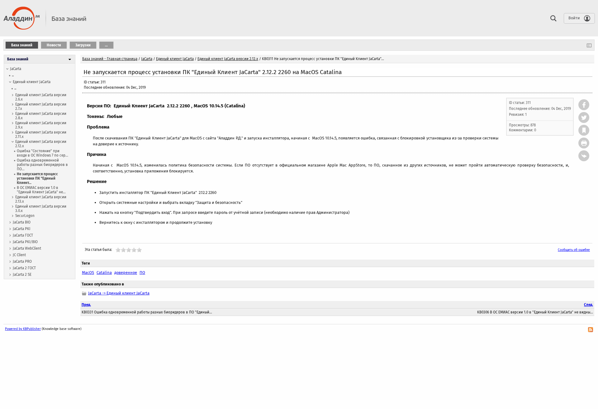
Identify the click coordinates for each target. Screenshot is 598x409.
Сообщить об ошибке (574, 250)
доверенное (125, 272)
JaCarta (15, 69)
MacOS (88, 272)
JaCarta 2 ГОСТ (24, 268)
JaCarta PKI (21, 229)
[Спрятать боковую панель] (589, 45)
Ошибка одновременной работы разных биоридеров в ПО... (42, 164)
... (13, 75)
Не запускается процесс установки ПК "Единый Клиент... (37, 178)
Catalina (104, 272)
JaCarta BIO (22, 222)
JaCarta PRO (22, 261)
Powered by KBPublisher (23, 329)
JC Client (19, 255)
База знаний (17, 59)
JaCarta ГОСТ (23, 235)
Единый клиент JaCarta (31, 82)
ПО (142, 272)
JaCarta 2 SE (22, 274)
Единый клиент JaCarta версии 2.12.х (227, 59)
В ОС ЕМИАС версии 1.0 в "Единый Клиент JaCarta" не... (41, 190)
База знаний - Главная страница (109, 59)
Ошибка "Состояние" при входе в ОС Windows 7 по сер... (42, 153)
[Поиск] (552, 18)
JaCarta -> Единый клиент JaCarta (119, 293)
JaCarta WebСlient (27, 248)
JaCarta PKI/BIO (25, 242)
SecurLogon (25, 216)
